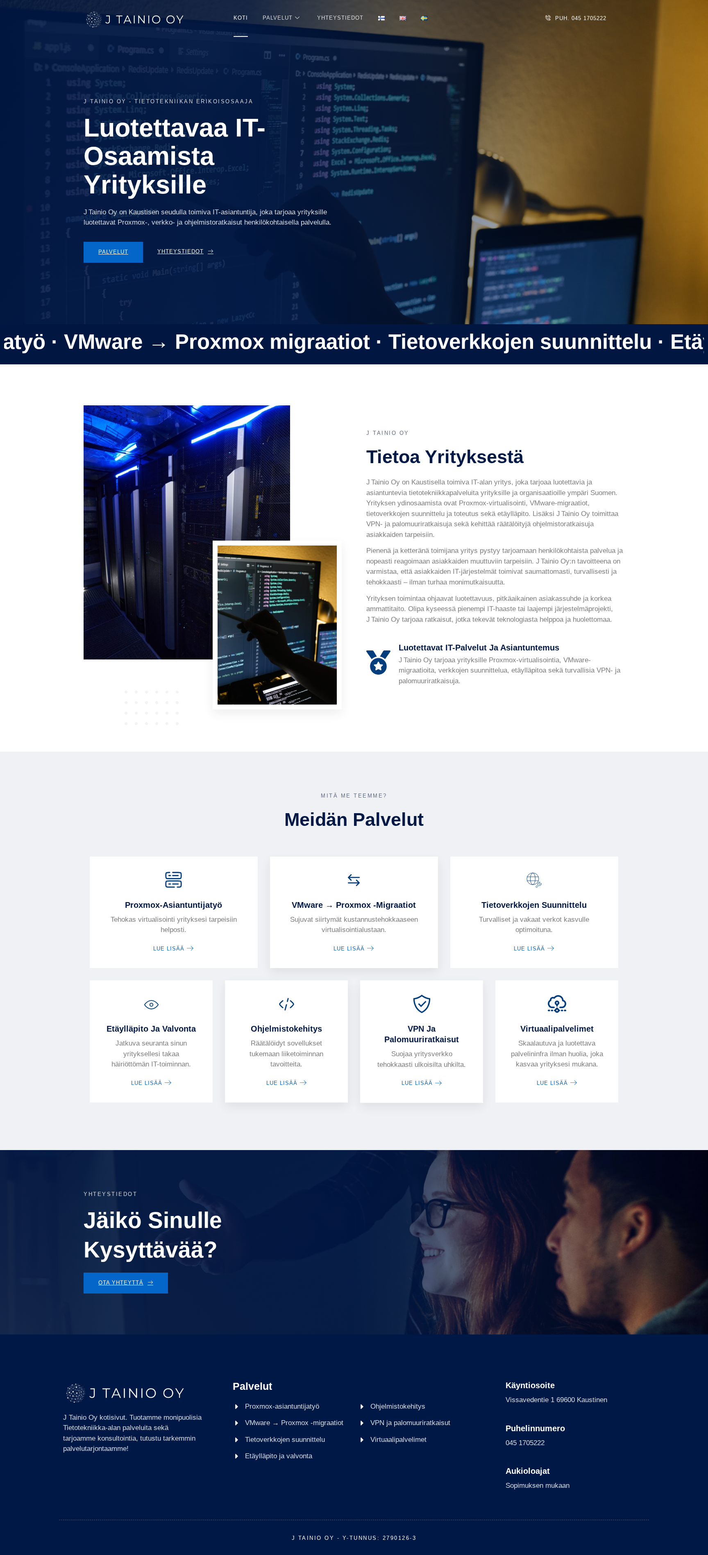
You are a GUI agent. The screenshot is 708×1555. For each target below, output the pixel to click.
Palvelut (278, 18)
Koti (241, 18)
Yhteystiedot (340, 18)
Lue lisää (168, 949)
